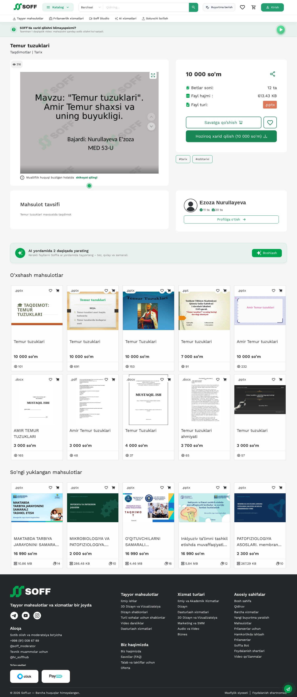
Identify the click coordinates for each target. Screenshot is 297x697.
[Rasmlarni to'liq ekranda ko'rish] (153, 75)
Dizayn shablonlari (134, 612)
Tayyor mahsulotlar (30, 18)
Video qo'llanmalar (248, 656)
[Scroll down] (151, 126)
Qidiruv (239, 606)
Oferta (125, 668)
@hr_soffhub (19, 657)
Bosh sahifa (242, 601)
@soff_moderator (23, 646)
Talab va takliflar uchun (138, 662)
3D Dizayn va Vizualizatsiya (140, 606)
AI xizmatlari (127, 18)
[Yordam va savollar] (288, 689)
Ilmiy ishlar (129, 601)
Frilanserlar (242, 640)
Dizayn (182, 606)
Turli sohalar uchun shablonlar (143, 617)
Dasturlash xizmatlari (136, 629)
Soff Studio (101, 18)
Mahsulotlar (243, 623)
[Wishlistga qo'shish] (270, 122)
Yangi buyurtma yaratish (251, 617)
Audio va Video (188, 629)
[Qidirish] (193, 7)
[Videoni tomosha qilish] (281, 29)
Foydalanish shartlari (249, 651)
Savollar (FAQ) (131, 657)
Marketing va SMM (191, 623)
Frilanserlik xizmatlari (68, 18)
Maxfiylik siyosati (236, 692)
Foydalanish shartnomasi (269, 692)
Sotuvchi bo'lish (157, 18)
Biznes (182, 634)
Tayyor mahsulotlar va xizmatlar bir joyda (51, 605)
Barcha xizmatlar (246, 612)
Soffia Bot (241, 645)
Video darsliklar (132, 623)
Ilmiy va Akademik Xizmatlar (198, 601)
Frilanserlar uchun (247, 629)
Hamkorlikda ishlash (249, 634)
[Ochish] (89, 185)
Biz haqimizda (131, 651)
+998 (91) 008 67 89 (24, 640)
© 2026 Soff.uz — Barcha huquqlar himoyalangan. (45, 692)
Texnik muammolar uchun (29, 652)
